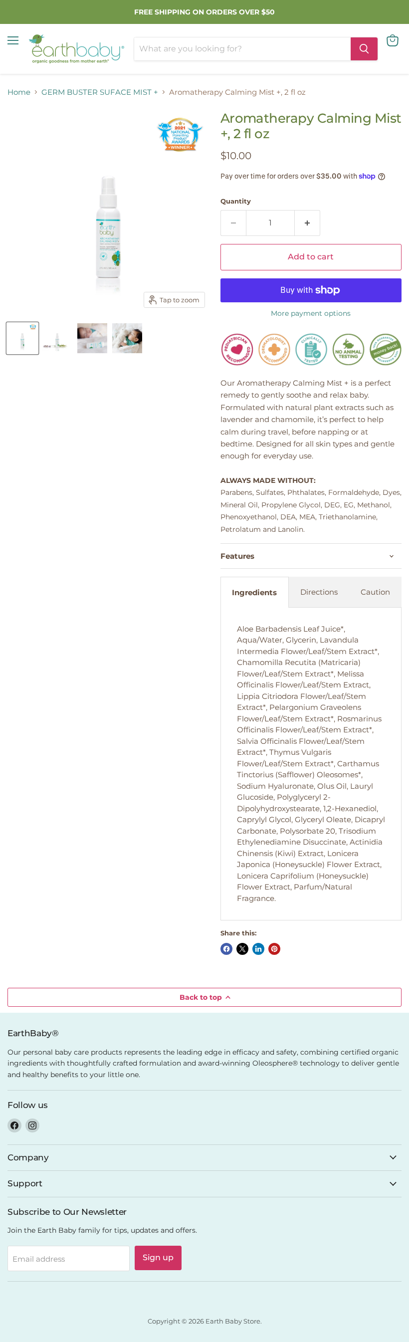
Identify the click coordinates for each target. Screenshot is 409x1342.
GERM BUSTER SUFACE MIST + (99, 92)
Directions (319, 592)
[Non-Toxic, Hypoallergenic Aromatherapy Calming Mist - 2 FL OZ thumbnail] (22, 338)
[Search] (364, 48)
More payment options (311, 313)
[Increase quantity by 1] (307, 223)
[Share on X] (242, 949)
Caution (375, 592)
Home (18, 92)
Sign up (158, 1257)
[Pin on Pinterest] (274, 949)
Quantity (235, 201)
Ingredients (254, 592)
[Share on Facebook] (226, 949)
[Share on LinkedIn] (258, 949)
